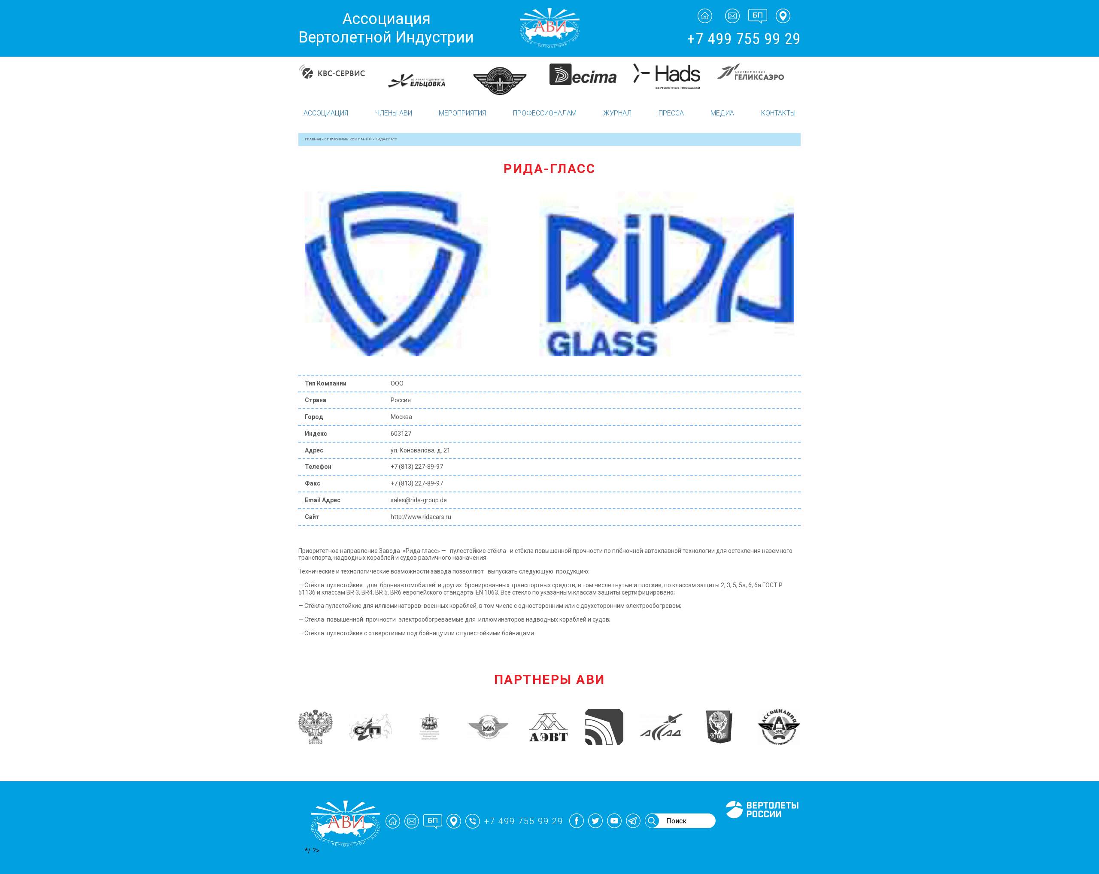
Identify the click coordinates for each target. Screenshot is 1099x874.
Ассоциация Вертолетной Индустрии (386, 28)
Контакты (778, 113)
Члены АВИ (393, 113)
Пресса (671, 113)
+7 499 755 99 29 (744, 39)
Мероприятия (462, 113)
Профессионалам (545, 113)
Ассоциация (326, 113)
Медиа (722, 113)
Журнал (617, 113)
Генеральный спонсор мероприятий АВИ (761, 828)
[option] (340, 81)
